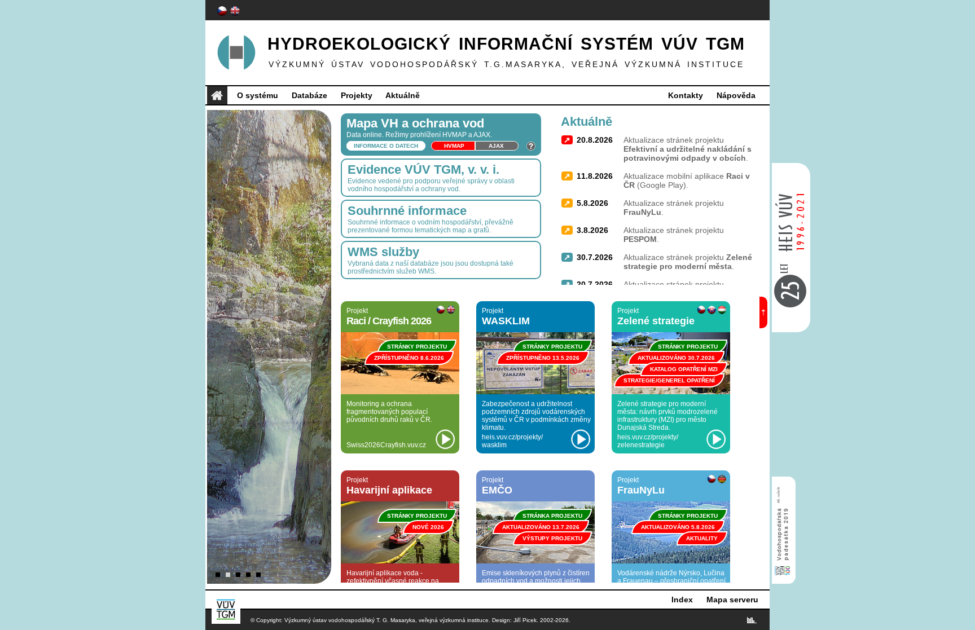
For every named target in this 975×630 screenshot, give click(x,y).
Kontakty (685, 95)
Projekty (356, 95)
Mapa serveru (732, 599)
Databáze (309, 95)
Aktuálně (402, 95)
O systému (257, 95)
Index (682, 599)
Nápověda (736, 95)
